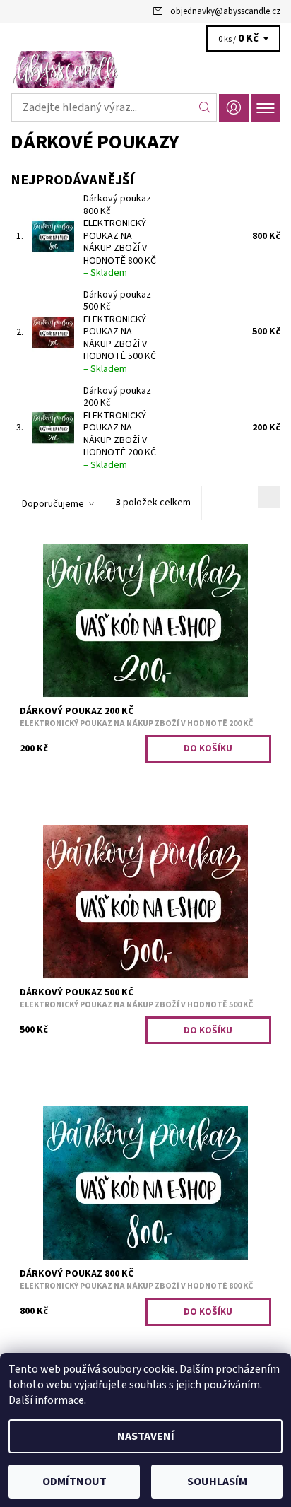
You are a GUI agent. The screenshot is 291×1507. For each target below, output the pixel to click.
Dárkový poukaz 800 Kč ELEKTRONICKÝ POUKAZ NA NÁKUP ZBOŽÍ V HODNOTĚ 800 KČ (119, 236)
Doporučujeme (53, 504)
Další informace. (47, 1400)
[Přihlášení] (234, 108)
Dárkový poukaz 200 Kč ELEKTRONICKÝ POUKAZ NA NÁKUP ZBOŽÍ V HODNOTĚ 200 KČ (119, 428)
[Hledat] (205, 107)
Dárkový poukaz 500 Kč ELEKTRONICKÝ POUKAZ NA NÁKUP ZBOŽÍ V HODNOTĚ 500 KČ (119, 332)
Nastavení (145, 1436)
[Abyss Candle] (145, 69)
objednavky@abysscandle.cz (225, 11)
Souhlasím (217, 1481)
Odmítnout (74, 1481)
